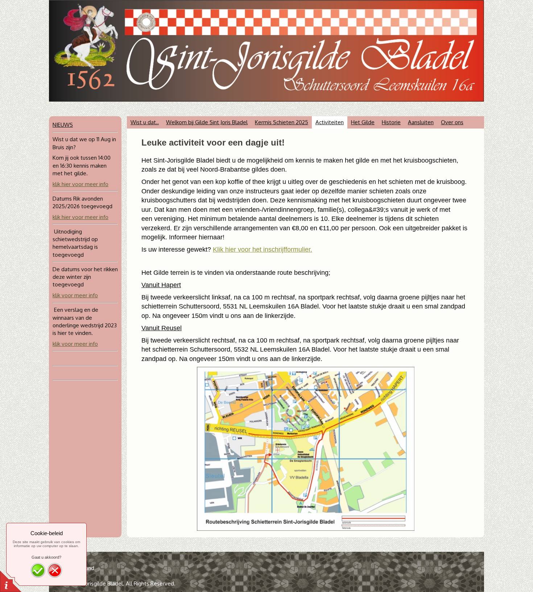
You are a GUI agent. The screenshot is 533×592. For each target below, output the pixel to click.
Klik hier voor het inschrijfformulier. (262, 249)
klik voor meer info (75, 295)
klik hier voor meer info (80, 184)
